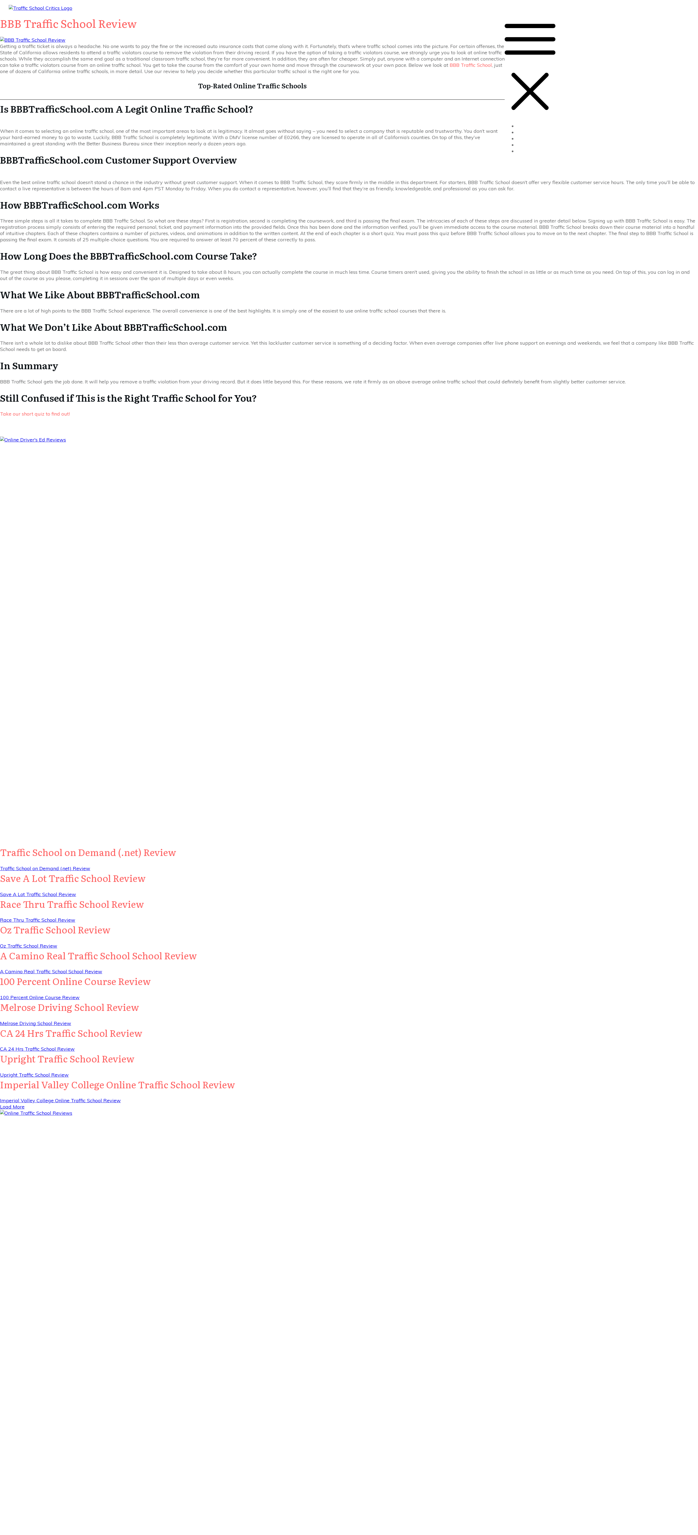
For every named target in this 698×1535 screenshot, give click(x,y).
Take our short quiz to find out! (35, 414)
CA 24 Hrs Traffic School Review (71, 1033)
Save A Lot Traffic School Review (73, 878)
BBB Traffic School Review (68, 23)
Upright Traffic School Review (67, 1058)
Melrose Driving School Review (69, 1007)
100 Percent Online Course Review (75, 981)
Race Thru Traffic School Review (72, 904)
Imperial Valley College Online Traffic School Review (117, 1084)
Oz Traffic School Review (55, 929)
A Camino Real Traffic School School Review (98, 955)
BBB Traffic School (471, 65)
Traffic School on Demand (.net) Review (88, 852)
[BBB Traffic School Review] (32, 40)
